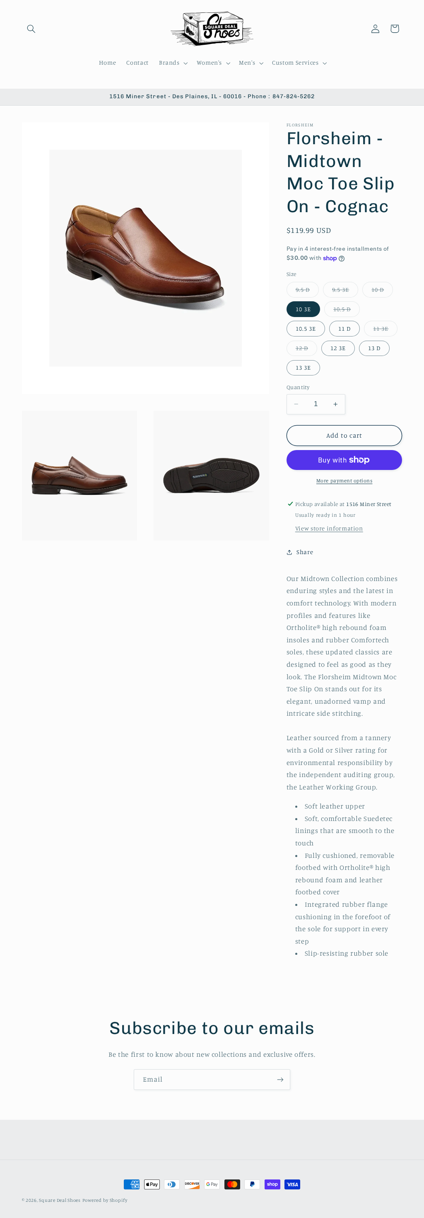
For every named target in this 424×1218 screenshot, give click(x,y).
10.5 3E (306, 328)
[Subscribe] (280, 1079)
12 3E (338, 347)
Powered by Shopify (105, 1200)
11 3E (385, 330)
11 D (344, 328)
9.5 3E (345, 292)
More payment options (344, 480)
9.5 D (307, 292)
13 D (374, 347)
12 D (306, 350)
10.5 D (346, 311)
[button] (31, 28)
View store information (329, 528)
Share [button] (304, 551)
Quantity (298, 387)
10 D (382, 292)
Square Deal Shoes (60, 1200)
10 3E (303, 308)
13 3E (303, 367)
